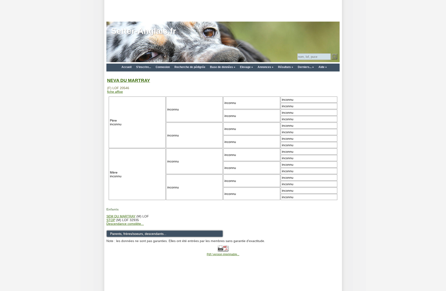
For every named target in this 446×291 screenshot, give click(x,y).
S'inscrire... (143, 67)
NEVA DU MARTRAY (128, 80)
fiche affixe (115, 92)
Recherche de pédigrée (189, 67)
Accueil (126, 67)
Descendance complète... (125, 224)
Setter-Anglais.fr (143, 31)
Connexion (163, 67)
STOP (110, 220)
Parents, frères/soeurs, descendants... (138, 234)
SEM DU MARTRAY (120, 216)
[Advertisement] (223, 10)
